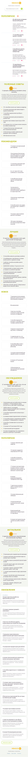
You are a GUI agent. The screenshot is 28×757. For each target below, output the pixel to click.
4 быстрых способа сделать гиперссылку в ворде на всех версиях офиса (14, 285)
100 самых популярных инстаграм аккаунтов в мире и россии (17, 223)
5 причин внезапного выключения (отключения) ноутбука (14, 536)
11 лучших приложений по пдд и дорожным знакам (14, 572)
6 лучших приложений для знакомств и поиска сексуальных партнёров (13, 658)
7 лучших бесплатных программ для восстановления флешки (12, 128)
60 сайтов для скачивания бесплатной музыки (20, 20)
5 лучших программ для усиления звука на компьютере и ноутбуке (14, 557)
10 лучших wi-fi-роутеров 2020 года (12, 426)
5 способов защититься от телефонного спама (14, 670)
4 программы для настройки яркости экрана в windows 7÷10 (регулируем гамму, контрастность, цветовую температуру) (14, 404)
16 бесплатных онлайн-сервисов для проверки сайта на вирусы (12, 132)
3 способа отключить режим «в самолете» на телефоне (16, 459)
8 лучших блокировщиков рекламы (12, 732)
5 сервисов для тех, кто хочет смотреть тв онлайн (17, 337)
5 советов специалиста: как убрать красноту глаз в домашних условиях (12, 720)
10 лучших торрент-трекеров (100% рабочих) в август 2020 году (12, 568)
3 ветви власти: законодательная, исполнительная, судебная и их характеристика (17, 189)
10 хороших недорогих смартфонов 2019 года (16, 450)
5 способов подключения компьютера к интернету (13, 413)
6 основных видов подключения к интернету (15, 416)
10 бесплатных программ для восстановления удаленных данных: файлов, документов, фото (15, 277)
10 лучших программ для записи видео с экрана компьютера (13, 110)
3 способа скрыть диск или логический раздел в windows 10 (13, 564)
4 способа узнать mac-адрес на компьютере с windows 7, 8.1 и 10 (17, 206)
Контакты (19, 753)
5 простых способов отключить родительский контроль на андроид (17, 313)
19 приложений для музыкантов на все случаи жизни (17, 503)
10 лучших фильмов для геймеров (16, 495)
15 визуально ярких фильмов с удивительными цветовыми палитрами (13, 635)
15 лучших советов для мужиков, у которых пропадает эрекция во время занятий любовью (13, 684)
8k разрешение (14, 305)
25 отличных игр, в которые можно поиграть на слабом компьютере (15, 125)
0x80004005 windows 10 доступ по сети (13, 266)
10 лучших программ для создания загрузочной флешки (12, 272)
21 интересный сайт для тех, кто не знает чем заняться (14, 385)
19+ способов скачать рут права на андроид (14, 107)
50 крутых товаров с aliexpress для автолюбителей (12, 583)
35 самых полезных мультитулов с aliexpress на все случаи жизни (15, 579)
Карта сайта (13, 753)
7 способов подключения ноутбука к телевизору (12, 114)
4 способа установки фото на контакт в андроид (13, 423)
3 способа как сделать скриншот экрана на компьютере (18, 50)
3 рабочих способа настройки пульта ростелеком (12, 263)
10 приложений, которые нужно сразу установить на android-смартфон (13, 269)
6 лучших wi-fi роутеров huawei (16, 360)
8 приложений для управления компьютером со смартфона (17, 512)
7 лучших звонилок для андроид (16, 443)
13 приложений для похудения (11, 428)
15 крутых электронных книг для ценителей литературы (14, 238)
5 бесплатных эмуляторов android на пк (17, 198)
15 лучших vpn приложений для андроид (17, 146)
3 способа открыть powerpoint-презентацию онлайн (15, 561)
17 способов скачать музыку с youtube (18, 35)
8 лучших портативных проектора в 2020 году (14, 121)
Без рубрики (5, 595)
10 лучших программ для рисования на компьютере (13, 117)
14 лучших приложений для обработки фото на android (17, 353)
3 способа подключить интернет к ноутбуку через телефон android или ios (17, 321)
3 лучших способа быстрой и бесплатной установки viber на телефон (14, 576)
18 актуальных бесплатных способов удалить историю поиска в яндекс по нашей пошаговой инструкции (17, 155)
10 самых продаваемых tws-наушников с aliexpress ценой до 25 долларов (13, 431)
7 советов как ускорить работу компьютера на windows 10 (16, 487)
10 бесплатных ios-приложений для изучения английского (17, 369)
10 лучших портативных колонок (11, 708)
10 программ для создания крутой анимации (15, 554)
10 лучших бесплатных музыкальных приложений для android (12, 281)
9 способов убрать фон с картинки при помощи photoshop (16, 345)
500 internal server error (9, 135)
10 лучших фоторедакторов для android (13, 646)
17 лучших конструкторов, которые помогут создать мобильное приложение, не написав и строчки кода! (17, 468)
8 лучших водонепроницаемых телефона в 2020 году (16, 478)
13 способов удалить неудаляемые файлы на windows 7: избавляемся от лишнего (14, 419)
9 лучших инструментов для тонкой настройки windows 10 (17, 521)
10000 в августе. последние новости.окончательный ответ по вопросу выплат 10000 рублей (14, 409)
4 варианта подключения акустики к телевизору (17, 329)
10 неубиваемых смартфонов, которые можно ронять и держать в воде (13, 259)
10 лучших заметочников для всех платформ (17, 214)
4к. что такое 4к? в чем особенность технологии (17, 171)
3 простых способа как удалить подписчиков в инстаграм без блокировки (14, 622)
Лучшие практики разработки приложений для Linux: (11, 597)
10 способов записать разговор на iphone (14, 256)
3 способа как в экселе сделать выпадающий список (16, 180)
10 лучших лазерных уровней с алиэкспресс (11, 610)
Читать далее (14, 103)
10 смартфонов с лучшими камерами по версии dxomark (19, 66)
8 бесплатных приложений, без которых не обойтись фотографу (14, 697)
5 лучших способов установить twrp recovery (14, 91)
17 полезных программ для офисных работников (17, 164)
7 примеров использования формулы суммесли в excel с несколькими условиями (17, 298)
